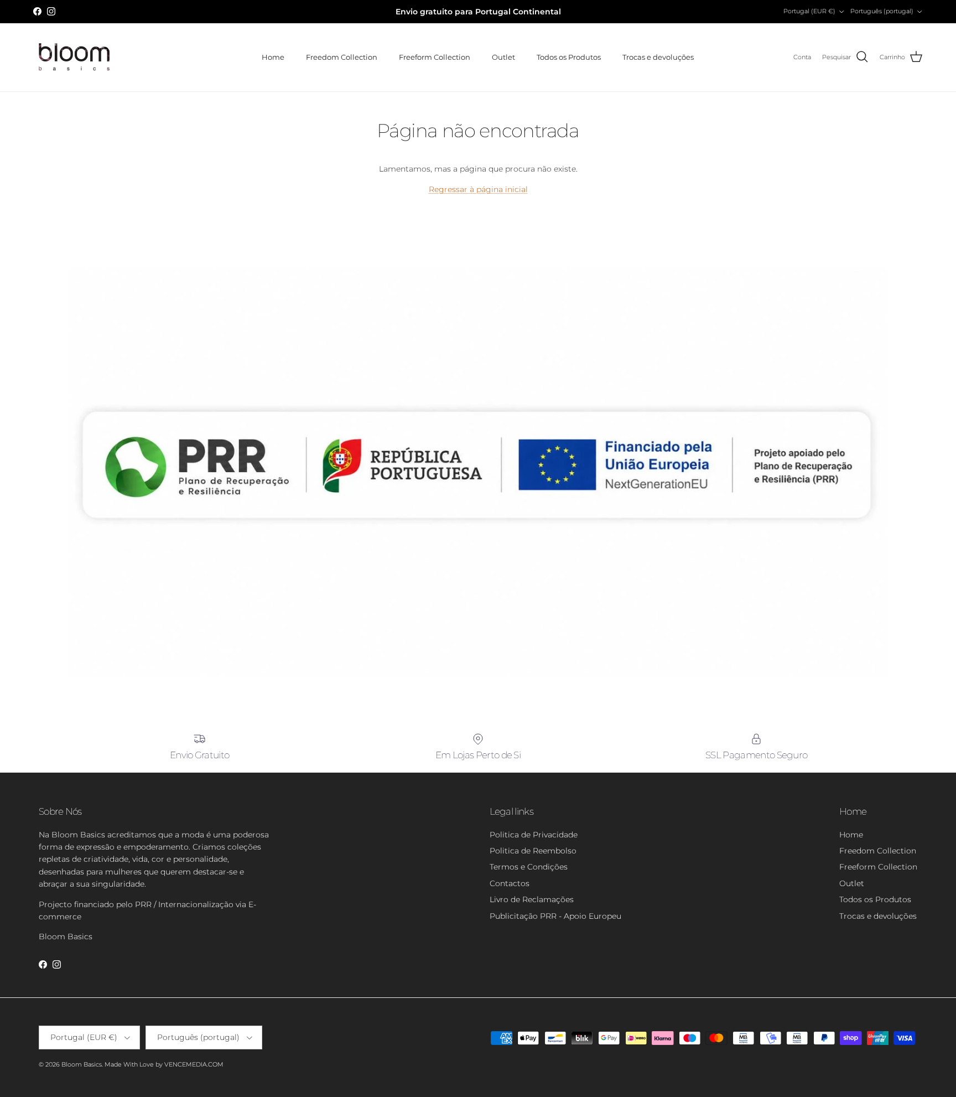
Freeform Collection (434, 57)
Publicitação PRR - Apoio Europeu (555, 916)
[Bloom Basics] (74, 57)
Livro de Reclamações (532, 899)
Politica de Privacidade (534, 835)
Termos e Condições (529, 867)
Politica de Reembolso (533, 851)
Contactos (509, 883)
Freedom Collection (341, 57)
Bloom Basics (81, 1064)
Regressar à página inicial (478, 189)
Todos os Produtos (569, 57)
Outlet (503, 57)
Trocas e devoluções (658, 57)
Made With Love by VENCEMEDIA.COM (164, 1064)
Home (273, 57)
